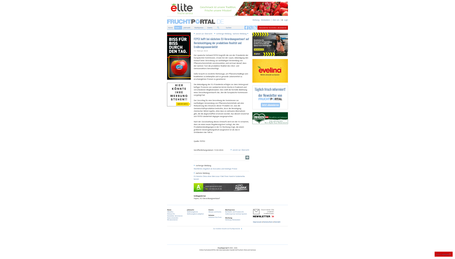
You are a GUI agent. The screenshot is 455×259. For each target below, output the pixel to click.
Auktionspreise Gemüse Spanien (236, 214)
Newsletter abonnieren (175, 216)
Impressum (257, 222)
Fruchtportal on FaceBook (246, 28)
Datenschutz (268, 222)
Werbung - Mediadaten (261, 20)
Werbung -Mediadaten (232, 220)
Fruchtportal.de (195, 21)
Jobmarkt (186, 27)
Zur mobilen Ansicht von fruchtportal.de (226, 229)
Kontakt (277, 222)
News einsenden (172, 218)
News (177, 27)
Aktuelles (170, 212)
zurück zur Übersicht (204, 33)
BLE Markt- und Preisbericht (234, 212)
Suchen (228, 27)
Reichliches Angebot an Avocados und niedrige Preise (215, 168)
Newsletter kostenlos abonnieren (273, 27)
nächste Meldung (240, 33)
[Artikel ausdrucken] (247, 157)
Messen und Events (215, 212)
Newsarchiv (171, 214)
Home (170, 27)
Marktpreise (198, 27)
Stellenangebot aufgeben (195, 214)
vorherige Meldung (224, 33)
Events (209, 27)
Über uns (276, 20)
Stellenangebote (192, 212)
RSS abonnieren (172, 220)
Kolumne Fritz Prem (215, 217)
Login (286, 20)
